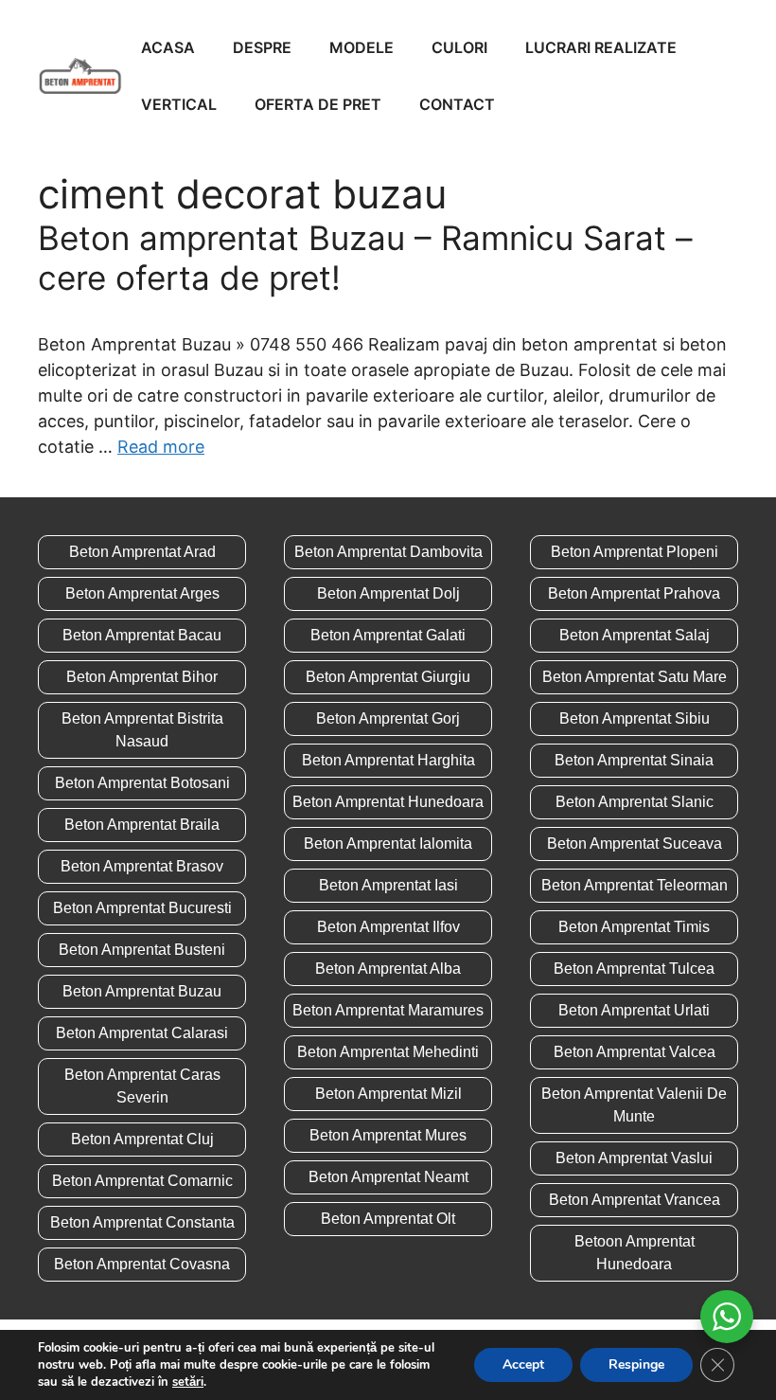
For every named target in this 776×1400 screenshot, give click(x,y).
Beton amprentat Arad (142, 552)
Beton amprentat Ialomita (388, 843)
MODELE (361, 47)
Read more (160, 447)
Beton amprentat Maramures (388, 1010)
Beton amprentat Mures (388, 1135)
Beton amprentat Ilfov (388, 927)
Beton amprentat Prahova (634, 593)
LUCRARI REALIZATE (601, 47)
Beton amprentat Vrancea (634, 1200)
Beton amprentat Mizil (388, 1094)
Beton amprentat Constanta (142, 1222)
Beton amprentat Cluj (142, 1139)
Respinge (636, 1364)
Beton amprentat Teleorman (634, 885)
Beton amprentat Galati (388, 635)
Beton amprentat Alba (388, 968)
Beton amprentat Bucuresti (142, 908)
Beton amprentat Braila (142, 825)
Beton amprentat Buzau (141, 991)
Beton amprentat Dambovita (388, 552)
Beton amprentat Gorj (388, 718)
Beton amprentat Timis (634, 927)
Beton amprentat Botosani (142, 783)
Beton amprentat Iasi (388, 885)
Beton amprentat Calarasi (142, 1033)
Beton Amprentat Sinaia (634, 760)
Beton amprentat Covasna (142, 1264)
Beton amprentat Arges (142, 593)
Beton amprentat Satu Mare (634, 677)
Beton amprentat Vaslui (634, 1158)
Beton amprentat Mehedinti (388, 1052)
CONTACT (457, 104)
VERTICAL (179, 104)
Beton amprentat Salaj (634, 635)
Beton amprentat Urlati (634, 1010)
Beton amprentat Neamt (388, 1177)
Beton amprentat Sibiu (634, 718)
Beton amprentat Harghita (388, 760)
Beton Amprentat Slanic (635, 802)
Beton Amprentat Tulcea (634, 968)
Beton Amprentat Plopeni (634, 552)
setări (187, 1382)
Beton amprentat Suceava (634, 843)
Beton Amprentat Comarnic (142, 1181)
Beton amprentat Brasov (142, 866)
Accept (523, 1364)
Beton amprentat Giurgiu (388, 677)
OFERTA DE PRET (318, 104)
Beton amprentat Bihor (142, 677)
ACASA (168, 47)
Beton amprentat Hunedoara (388, 802)
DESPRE (262, 47)
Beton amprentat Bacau (141, 635)
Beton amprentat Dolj (388, 593)
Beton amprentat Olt (388, 1219)
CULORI (459, 47)
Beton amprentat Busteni (142, 950)
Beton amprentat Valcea (634, 1052)
